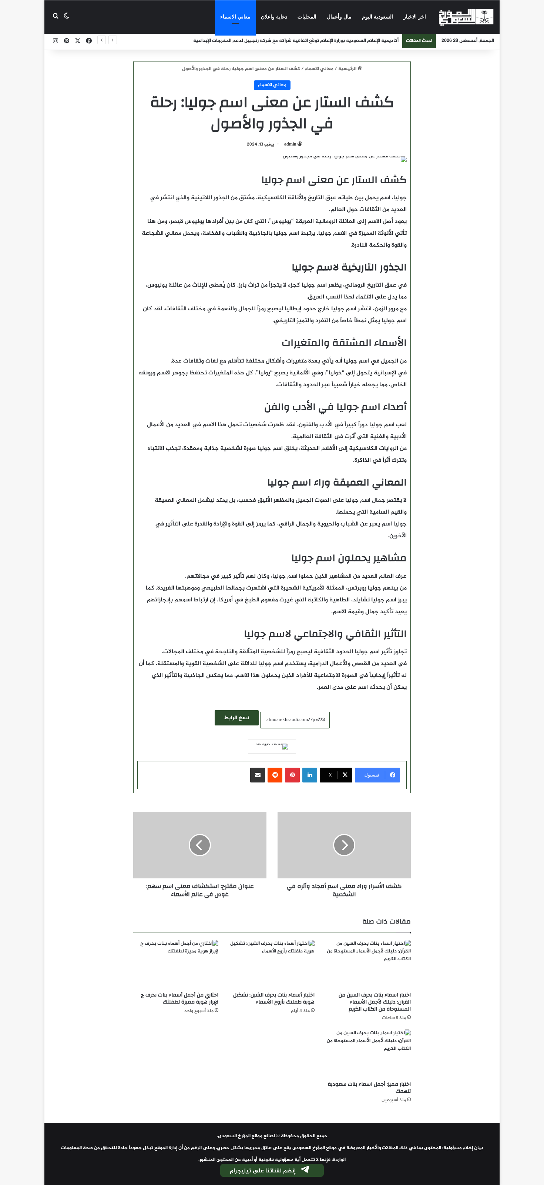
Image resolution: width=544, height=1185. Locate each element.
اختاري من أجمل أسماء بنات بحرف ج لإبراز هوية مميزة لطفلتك (179, 998)
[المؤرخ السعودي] (466, 17)
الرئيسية (347, 69)
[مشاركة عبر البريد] (257, 775)
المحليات (307, 17)
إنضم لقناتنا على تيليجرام (263, 1171)
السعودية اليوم (377, 17)
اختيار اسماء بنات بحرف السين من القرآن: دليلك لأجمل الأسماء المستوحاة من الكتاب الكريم (375, 1002)
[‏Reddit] (275, 775)
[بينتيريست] (292, 775)
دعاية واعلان (274, 17)
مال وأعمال (339, 17)
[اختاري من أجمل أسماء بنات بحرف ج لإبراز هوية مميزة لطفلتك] (175, 964)
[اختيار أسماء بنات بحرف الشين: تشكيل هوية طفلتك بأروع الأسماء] (272, 964)
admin (290, 144)
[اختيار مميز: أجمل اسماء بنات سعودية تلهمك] (368, 1053)
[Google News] (272, 747)
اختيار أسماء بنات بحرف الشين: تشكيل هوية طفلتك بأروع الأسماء (274, 998)
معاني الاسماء (235, 17)
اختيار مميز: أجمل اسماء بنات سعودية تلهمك (369, 1087)
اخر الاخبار (414, 17)
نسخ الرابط (236, 718)
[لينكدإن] (309, 775)
